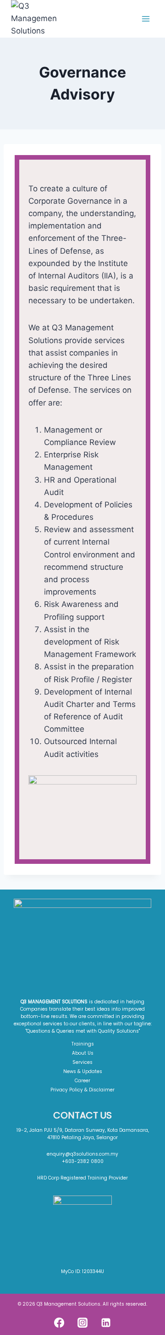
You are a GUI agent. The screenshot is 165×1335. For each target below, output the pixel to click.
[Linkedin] (106, 1323)
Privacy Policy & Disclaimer (82, 1089)
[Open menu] (145, 18)
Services (82, 1062)
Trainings (83, 1043)
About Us (83, 1053)
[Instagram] (82, 1323)
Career (82, 1080)
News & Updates (82, 1071)
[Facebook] (59, 1323)
